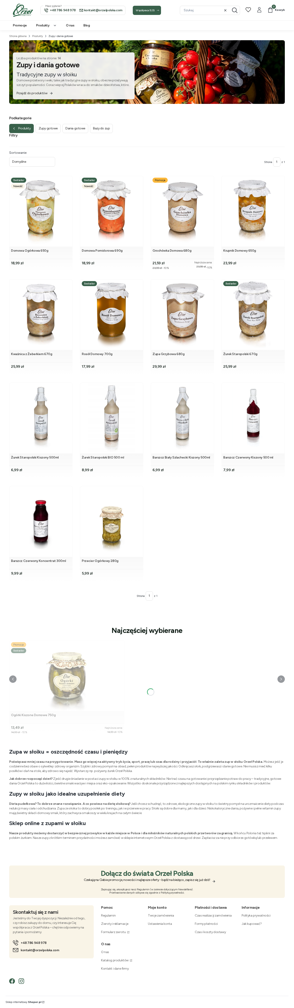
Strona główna (18, 36)
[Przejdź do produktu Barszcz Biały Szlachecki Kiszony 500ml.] (182, 418)
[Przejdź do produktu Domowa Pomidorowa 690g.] (111, 211)
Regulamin (108, 915)
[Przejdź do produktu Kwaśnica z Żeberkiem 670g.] (41, 314)
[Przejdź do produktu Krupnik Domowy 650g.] (253, 211)
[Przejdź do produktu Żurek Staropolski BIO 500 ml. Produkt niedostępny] (111, 418)
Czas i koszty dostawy (210, 932)
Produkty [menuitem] (43, 25)
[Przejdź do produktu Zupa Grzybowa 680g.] (182, 314)
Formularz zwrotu (113, 932)
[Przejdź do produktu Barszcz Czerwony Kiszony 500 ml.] (253, 418)
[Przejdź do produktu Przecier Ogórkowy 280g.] (111, 521)
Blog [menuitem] (86, 25)
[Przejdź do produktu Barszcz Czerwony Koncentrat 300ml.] (41, 521)
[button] (235, 10)
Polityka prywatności (256, 915)
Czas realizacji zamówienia (213, 915)
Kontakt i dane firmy (115, 969)
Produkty (37, 36)
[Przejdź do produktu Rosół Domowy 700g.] (111, 314)
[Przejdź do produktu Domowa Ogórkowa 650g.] (41, 211)
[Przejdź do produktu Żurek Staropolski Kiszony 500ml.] (41, 418)
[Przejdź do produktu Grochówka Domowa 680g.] (182, 211)
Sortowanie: (18, 153)
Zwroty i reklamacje (114, 924)
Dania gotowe (75, 128)
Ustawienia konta (160, 924)
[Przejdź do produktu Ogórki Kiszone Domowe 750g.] (66, 675)
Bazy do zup (101, 128)
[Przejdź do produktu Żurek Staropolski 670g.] (253, 314)
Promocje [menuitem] (20, 25)
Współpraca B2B (145, 10)
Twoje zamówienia (161, 915)
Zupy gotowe (48, 128)
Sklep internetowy (23, 1002)
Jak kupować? (252, 924)
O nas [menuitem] (70, 25)
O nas (105, 952)
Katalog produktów (115, 960)
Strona (268, 162)
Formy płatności (206, 924)
